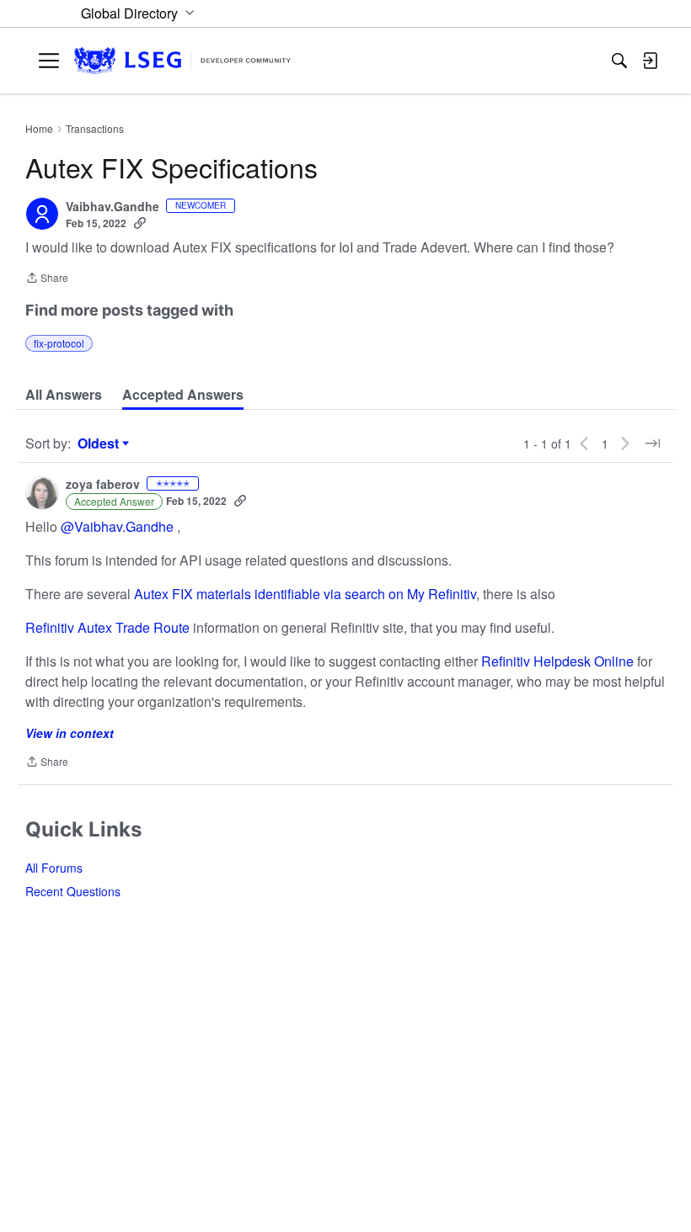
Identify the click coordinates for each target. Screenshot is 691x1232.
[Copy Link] (140, 223)
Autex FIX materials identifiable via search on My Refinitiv (305, 593)
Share (46, 279)
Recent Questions (73, 891)
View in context (69, 733)
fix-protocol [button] (59, 343)
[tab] (63, 394)
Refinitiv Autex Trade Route (107, 627)
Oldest (100, 443)
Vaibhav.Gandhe (112, 207)
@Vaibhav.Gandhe (117, 526)
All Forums (54, 867)
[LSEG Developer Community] (182, 61)
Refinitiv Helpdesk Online (557, 661)
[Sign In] (650, 60)
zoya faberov (103, 484)
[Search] (619, 60)
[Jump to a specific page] (652, 443)
